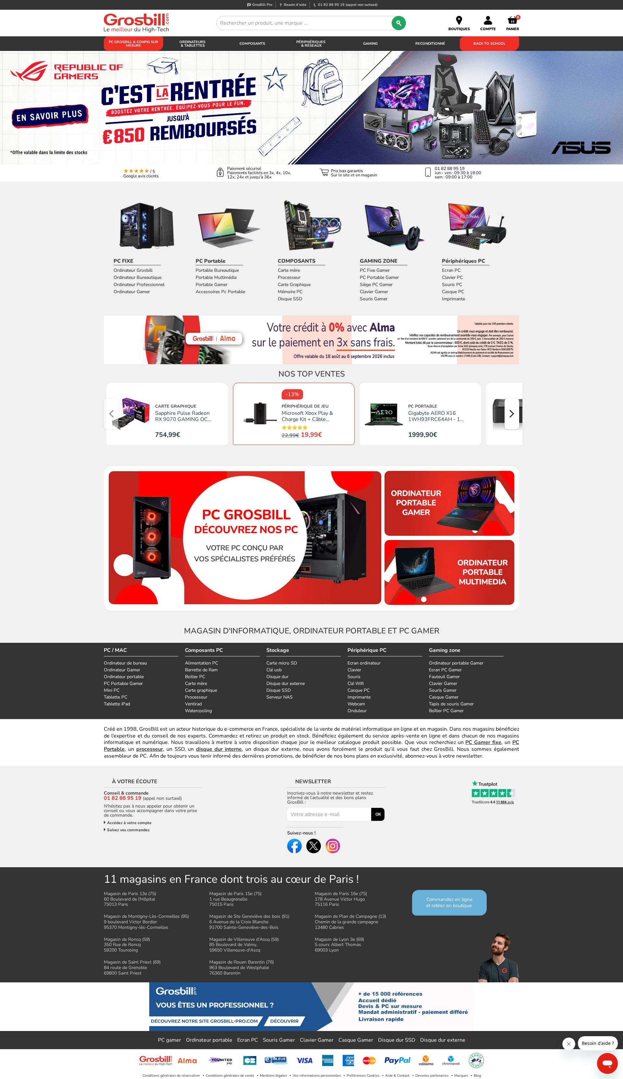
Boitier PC (195, 677)
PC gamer (169, 1040)
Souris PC (452, 285)
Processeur (289, 277)
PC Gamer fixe (483, 742)
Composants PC (204, 650)
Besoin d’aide (295, 4)
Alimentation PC (201, 663)
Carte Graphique (294, 285)
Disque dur (277, 677)
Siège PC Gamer (376, 285)
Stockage (277, 650)
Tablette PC (115, 697)
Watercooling (198, 711)
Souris (354, 677)
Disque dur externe (285, 683)
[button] (512, 413)
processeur (149, 749)
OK (378, 814)
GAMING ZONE (378, 261)
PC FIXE (123, 261)
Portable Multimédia (216, 277)
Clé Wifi (356, 683)
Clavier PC (452, 277)
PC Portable (211, 261)
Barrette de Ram (201, 670)
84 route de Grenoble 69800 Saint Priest (132, 967)
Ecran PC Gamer (445, 670)
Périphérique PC (367, 650)
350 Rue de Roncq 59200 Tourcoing (127, 944)
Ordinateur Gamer (132, 292)
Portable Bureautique (217, 270)
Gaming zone (444, 650)
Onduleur (357, 711)
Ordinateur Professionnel (139, 285)
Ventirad (193, 704)
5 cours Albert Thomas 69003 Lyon (339, 944)
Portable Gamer (211, 285)
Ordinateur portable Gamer (456, 663)
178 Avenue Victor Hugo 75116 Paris (341, 899)
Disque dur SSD (396, 1040)
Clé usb (274, 670)
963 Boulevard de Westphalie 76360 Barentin (241, 967)
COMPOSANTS (296, 261)
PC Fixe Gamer (375, 270)
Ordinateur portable (124, 677)
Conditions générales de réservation (171, 1075)
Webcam (356, 704)
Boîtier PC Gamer (446, 711)
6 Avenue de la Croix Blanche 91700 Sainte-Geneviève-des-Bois (249, 921)
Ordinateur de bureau (125, 663)
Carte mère (289, 270)
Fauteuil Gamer (444, 677)
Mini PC (111, 690)
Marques (461, 1075)
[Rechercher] (399, 23)
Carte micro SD (281, 663)
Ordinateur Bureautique (137, 277)
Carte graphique (201, 690)
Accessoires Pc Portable (220, 292)
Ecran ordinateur (364, 663)
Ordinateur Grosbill (133, 270)
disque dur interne (219, 749)
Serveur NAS (279, 697)
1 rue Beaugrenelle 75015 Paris (235, 899)
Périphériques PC (463, 261)
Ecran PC (451, 270)
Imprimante (453, 299)
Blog (477, 1075)
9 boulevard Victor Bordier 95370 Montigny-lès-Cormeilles (146, 921)
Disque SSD (290, 299)
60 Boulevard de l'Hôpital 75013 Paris (130, 899)
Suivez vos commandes (128, 830)
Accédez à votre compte (129, 823)
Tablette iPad (117, 704)
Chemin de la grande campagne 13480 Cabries (350, 921)
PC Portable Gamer (379, 277)
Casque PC (453, 292)
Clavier (354, 670)
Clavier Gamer (374, 292)
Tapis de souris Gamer (451, 704)
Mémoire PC (290, 292)
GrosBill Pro (262, 4)
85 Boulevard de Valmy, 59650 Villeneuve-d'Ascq (244, 944)
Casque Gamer (443, 697)
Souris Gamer (373, 299)
